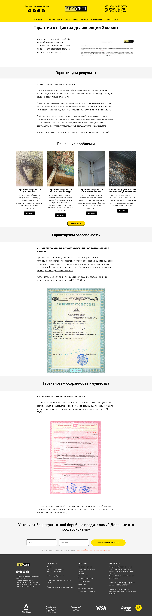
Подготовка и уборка (58, 20)
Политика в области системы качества (27, 582)
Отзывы (80, 571)
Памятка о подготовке (85, 567)
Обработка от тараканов (86, 591)
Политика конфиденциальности (25, 586)
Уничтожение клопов (85, 588)
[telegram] (34, 12)
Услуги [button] (38, 20)
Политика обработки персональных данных (28, 584)
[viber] (29, 12)
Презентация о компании (86, 569)
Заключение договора (85, 578)
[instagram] (43, 12)
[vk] (38, 12)
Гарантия (81, 573)
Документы (82, 585)
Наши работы (80, 20)
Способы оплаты (84, 581)
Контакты (112, 20)
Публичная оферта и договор (24, 580)
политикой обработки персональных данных (92, 550)
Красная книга (83, 576)
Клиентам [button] (96, 20)
